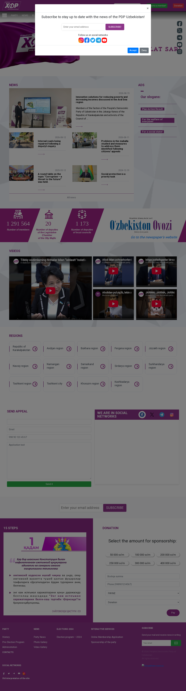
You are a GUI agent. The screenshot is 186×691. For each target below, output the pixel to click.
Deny (144, 50)
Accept (133, 50)
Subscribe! (114, 26)
